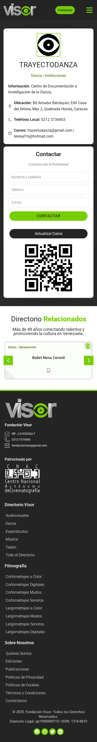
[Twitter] (52, 731)
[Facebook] (37, 731)
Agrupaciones (27, 347)
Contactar (49, 216)
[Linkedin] (60, 731)
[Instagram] (44, 731)
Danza (12, 347)
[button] (48, 233)
